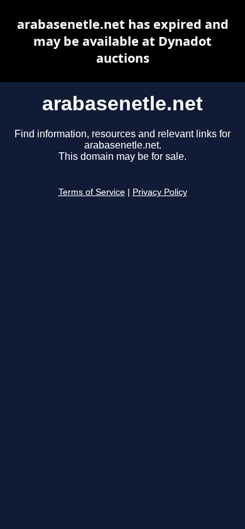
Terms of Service (91, 192)
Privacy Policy (160, 192)
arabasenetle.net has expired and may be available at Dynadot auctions (123, 41)
